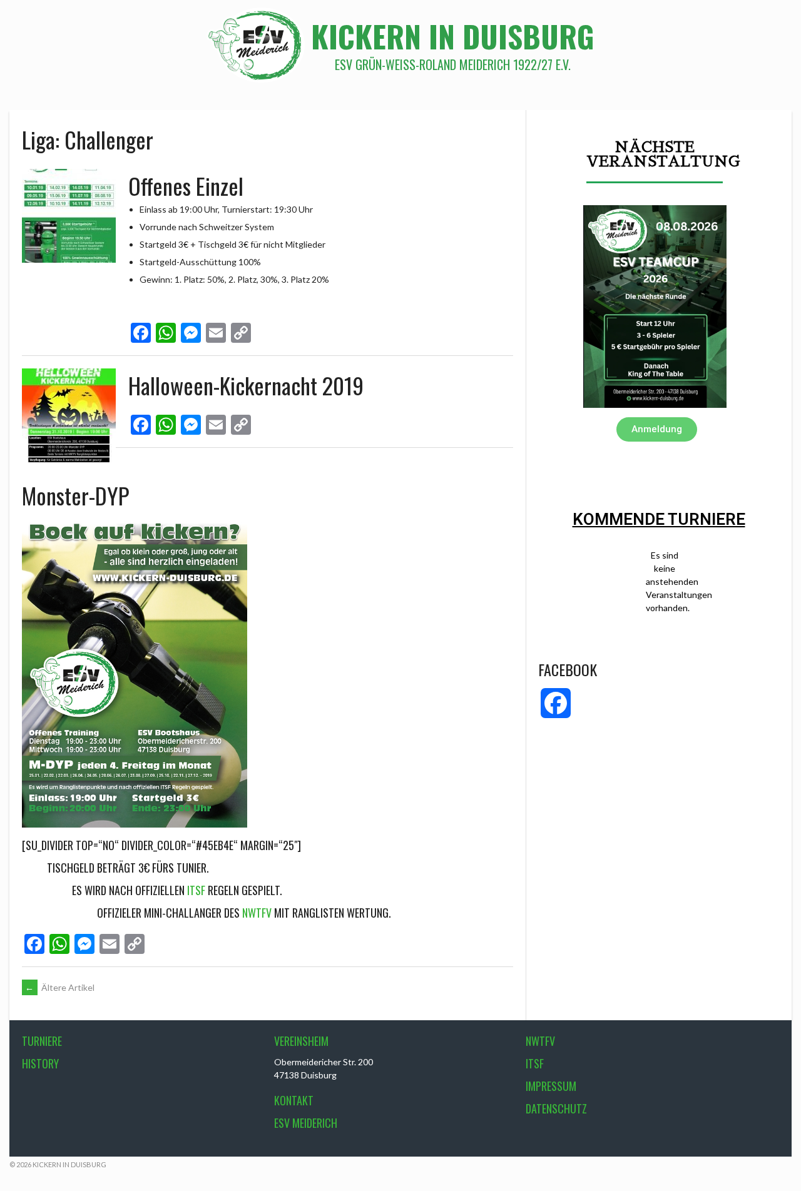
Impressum (551, 1086)
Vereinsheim (301, 1041)
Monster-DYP (75, 495)
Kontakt (294, 1100)
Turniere (42, 1041)
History (40, 1063)
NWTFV (257, 913)
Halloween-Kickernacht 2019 (246, 385)
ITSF (196, 890)
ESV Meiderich (305, 1123)
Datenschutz (556, 1108)
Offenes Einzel (185, 185)
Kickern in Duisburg (452, 36)
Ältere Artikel (59, 987)
